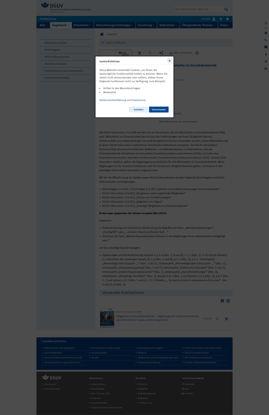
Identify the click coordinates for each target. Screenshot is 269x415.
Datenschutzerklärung (112, 100)
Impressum (139, 100)
